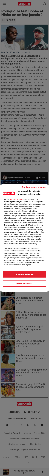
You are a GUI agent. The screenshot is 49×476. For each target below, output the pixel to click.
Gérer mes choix (24, 283)
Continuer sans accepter (34, 187)
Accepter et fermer (24, 274)
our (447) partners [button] (16, 199)
